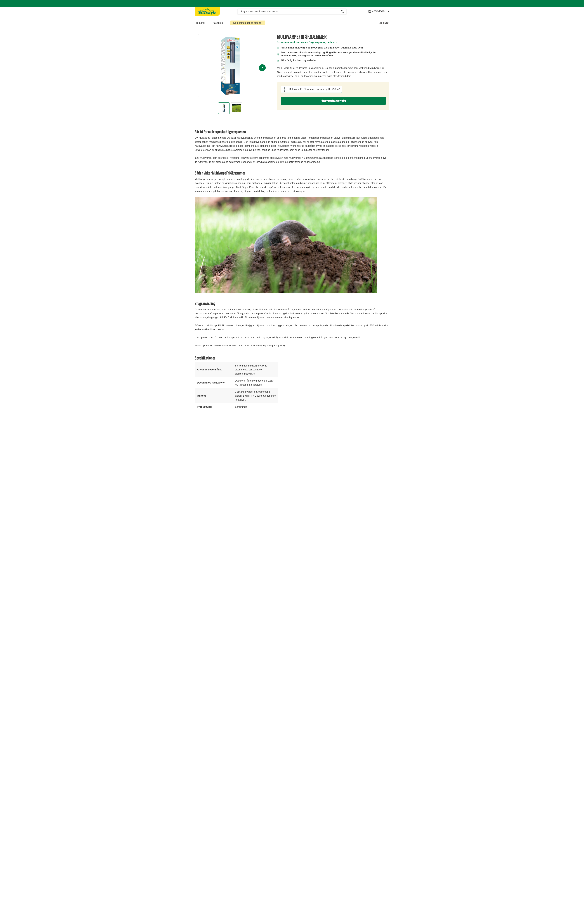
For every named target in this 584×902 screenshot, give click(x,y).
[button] (262, 66)
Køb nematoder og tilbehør (247, 23)
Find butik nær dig (333, 100)
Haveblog (217, 23)
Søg (342, 12)
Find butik (383, 22)
